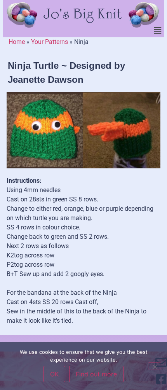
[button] (157, 31)
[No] (154, 365)
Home (17, 41)
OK (54, 374)
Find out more (96, 374)
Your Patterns (49, 41)
